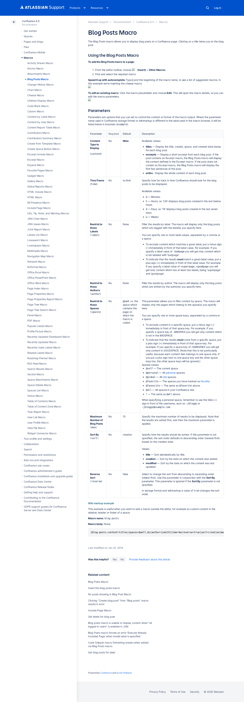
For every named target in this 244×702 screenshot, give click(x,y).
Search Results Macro (40, 368)
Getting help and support (38, 492)
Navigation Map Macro (40, 256)
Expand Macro (35, 165)
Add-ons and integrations (38, 460)
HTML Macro (34, 197)
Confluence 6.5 (31, 21)
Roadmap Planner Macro (41, 358)
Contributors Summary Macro (44, 138)
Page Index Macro (38, 288)
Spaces (28, 36)
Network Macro (36, 261)
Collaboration (31, 444)
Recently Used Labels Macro (43, 347)
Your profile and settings (38, 438)
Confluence (106, 672)
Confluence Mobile (34, 52)
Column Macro (35, 111)
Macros (28, 57)
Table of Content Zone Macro (44, 406)
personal (171, 372)
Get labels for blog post (101, 616)
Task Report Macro (38, 411)
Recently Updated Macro (41, 342)
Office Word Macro (38, 283)
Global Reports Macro (39, 186)
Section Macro (35, 374)
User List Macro (36, 417)
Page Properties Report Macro (44, 299)
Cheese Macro (35, 95)
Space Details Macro (39, 385)
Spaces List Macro (38, 390)
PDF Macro (33, 320)
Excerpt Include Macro (40, 154)
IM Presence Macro (38, 202)
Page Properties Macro (40, 293)
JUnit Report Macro (38, 229)
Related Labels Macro (40, 352)
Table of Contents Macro (41, 401)
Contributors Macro (38, 132)
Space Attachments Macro (42, 379)
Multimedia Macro (37, 250)
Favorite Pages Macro (40, 170)
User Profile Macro (38, 422)
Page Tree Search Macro (41, 309)
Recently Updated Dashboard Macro (48, 336)
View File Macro (36, 427)
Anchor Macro (35, 68)
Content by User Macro (40, 122)
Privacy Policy (157, 691)
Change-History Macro (40, 84)
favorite (205, 381)
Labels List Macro (37, 234)
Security (194, 691)
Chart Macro (34, 89)
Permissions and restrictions (40, 454)
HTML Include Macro (39, 191)
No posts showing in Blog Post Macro (109, 594)
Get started (30, 30)
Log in (217, 7)
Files (26, 46)
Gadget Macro (35, 175)
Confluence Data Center (37, 481)
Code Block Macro (38, 105)
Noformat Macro (36, 266)
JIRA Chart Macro (37, 218)
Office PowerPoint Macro (41, 277)
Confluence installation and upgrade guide (48, 476)
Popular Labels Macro (40, 325)
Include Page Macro (39, 207)
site (165, 376)
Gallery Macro (35, 181)
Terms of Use (177, 691)
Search (207, 8)
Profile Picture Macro (39, 331)
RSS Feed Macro (36, 363)
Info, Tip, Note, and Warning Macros (48, 213)
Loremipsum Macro (38, 245)
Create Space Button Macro (43, 148)
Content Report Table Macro (43, 127)
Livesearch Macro (37, 240)
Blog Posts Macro (38, 79)
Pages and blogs (33, 41)
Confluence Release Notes (39, 486)
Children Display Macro (40, 100)
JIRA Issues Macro (38, 224)
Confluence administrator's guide (43, 470)
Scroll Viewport (124, 672)
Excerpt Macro (35, 159)
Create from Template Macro (44, 143)
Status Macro (35, 395)
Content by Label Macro (41, 116)
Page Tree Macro (37, 304)
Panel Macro (34, 315)
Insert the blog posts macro (104, 588)
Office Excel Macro (38, 272)
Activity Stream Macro (40, 63)
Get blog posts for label (101, 652)
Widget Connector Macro (41, 433)
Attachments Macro (38, 73)
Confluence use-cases (36, 465)
